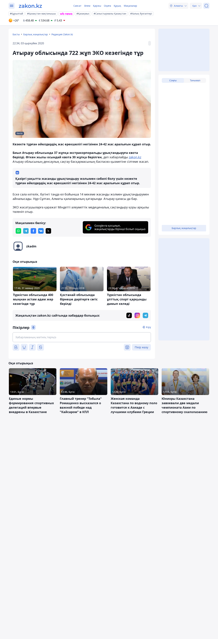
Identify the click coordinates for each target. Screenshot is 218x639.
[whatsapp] (18, 231)
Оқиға (107, 5)
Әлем (87, 5)
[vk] (41, 231)
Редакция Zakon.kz (62, 34)
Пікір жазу (141, 347)
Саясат (77, 5)
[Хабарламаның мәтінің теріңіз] (82, 337)
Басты (16, 34)
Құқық (117, 5)
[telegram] (26, 231)
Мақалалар (130, 5)
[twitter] (48, 231)
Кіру (148, 327)
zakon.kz (135, 157)
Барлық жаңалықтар (35, 34)
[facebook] (33, 231)
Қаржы (97, 5)
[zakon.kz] (30, 6)
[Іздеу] (206, 6)
